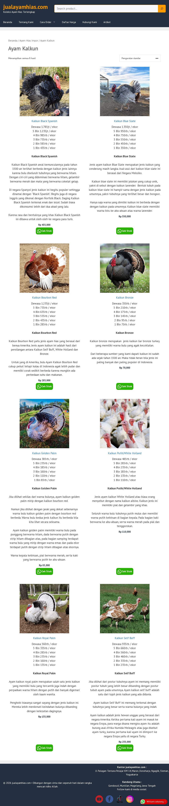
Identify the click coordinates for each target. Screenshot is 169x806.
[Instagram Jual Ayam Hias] (130, 799)
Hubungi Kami (90, 22)
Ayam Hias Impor (28, 40)
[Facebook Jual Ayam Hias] (109, 799)
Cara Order (45, 22)
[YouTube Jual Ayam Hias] (99, 799)
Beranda (7, 22)
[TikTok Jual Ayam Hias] (120, 799)
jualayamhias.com (25, 7)
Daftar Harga (69, 22)
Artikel (107, 22)
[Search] (162, 9)
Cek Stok (46, 230)
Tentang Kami (26, 22)
